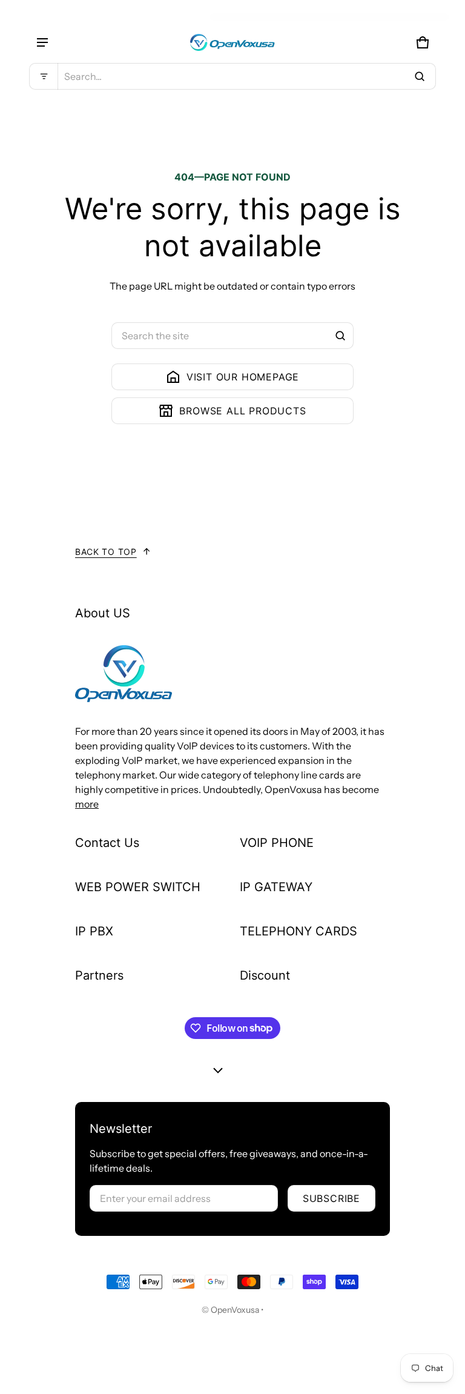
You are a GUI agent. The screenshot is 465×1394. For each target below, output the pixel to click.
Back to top (106, 551)
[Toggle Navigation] (42, 42)
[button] (232, 76)
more (87, 804)
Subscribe (331, 1198)
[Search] (340, 335)
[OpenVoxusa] (232, 42)
